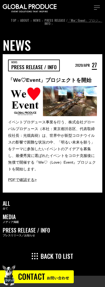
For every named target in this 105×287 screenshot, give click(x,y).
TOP (13, 20)
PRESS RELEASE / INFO (56, 22)
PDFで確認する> (22, 180)
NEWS (37, 20)
